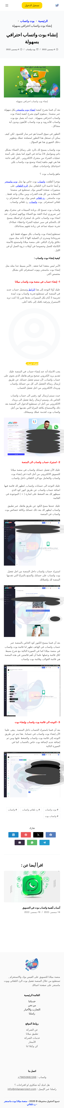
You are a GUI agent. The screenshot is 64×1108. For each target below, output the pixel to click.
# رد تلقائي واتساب (31, 809)
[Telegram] (44, 842)
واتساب (41, 181)
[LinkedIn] (13, 834)
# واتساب (12, 809)
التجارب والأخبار (32, 1009)
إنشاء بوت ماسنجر (25, 109)
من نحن (32, 1005)
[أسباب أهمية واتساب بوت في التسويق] (32, 886)
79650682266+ (27, 1077)
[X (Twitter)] (38, 834)
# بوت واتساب (51, 809)
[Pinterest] (26, 834)
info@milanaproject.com (22, 1089)
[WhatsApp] (32, 842)
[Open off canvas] (6, 5)
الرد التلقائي (22, 185)
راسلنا (32, 1013)
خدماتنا (32, 1001)
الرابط (31, 289)
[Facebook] (51, 834)
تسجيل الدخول (32, 5)
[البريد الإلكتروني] (20, 842)
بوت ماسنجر (11, 181)
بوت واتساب (30, 49)
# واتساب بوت (51, 816)
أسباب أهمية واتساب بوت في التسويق (41, 907)
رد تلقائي (40, 197)
